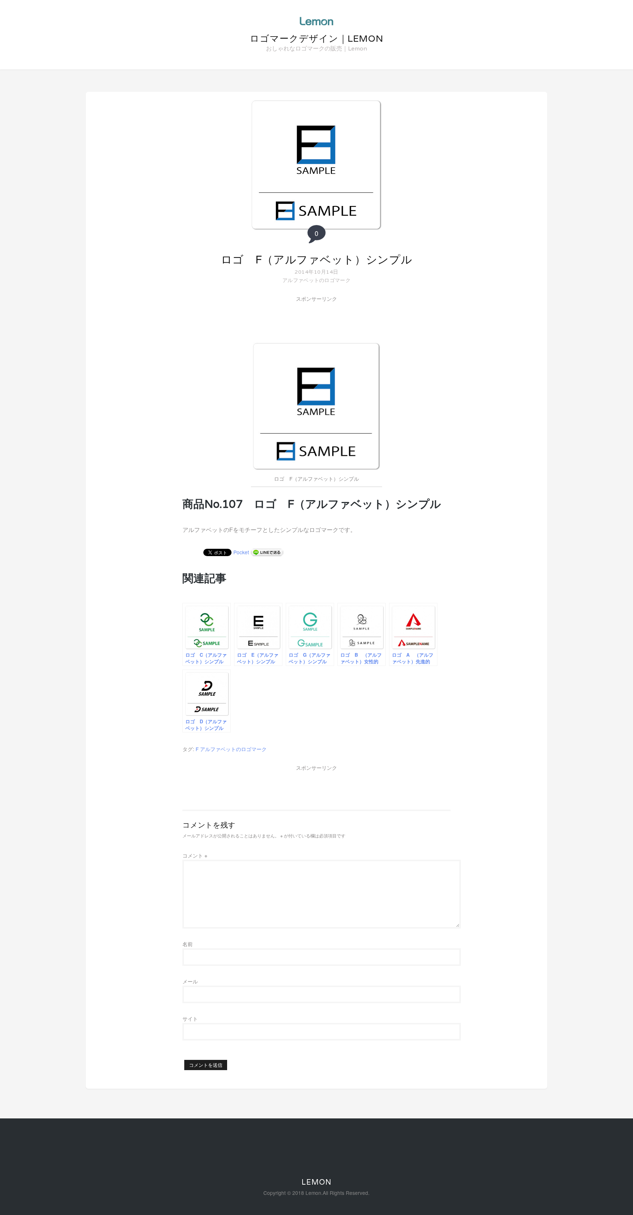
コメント (194, 855)
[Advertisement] (316, 321)
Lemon (316, 1182)
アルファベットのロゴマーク (316, 280)
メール (190, 981)
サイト (190, 1018)
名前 (187, 944)
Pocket (241, 552)
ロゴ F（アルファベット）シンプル (316, 259)
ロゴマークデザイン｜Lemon (317, 38)
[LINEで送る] (267, 552)
